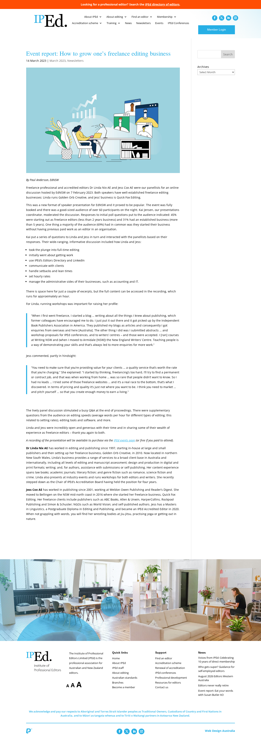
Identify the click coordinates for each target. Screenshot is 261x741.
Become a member (123, 687)
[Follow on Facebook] (214, 18)
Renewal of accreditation (170, 668)
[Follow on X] (221, 18)
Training (111, 23)
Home (116, 658)
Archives (203, 67)
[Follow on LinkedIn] (228, 18)
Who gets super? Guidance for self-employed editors (216, 669)
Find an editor (140, 17)
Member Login (216, 29)
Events (159, 23)
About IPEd (91, 17)
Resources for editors (168, 682)
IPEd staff (118, 668)
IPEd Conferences (178, 23)
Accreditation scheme (85, 23)
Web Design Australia (220, 731)
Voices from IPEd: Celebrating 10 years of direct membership (216, 660)
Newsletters (143, 23)
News (128, 23)
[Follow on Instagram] (235, 18)
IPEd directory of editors (162, 4)
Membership (165, 17)
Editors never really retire (213, 685)
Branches (117, 682)
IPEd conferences (165, 673)
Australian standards (124, 677)
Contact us (161, 687)
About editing (114, 17)
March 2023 (58, 61)
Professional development (171, 677)
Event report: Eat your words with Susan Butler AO (215, 693)
